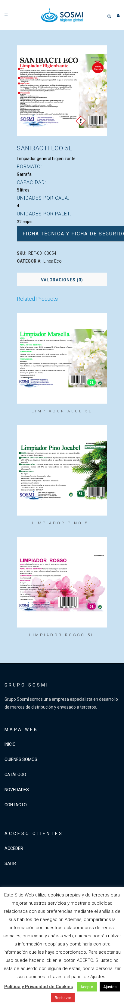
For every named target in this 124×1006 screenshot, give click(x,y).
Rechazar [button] (63, 997)
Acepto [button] (86, 987)
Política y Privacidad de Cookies (38, 986)
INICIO (10, 744)
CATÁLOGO (15, 774)
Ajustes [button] (109, 987)
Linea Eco (52, 261)
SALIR (10, 863)
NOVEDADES (17, 789)
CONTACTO (16, 804)
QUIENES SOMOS (21, 759)
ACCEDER (14, 848)
